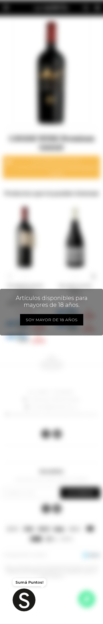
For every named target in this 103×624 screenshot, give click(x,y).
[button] (9, 276)
